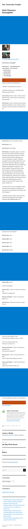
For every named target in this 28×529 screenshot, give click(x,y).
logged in (11, 435)
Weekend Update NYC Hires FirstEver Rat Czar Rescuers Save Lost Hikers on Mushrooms (14, 507)
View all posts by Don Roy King (13, 420)
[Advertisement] (14, 30)
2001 (19, 425)
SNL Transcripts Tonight (11, 4)
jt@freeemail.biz (13, 462)
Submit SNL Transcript (8, 492)
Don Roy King (7, 425)
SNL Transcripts (6, 405)
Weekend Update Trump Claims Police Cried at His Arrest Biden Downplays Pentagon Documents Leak (13, 501)
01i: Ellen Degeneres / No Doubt (10, 59)
